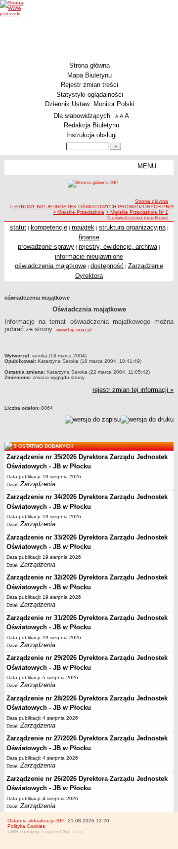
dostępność (107, 266)
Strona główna (89, 65)
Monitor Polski (113, 104)
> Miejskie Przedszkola (78, 212)
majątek (83, 227)
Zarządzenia (37, 484)
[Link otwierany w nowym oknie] (18, 8)
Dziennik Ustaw (67, 104)
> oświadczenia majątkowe (137, 217)
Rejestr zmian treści (89, 84)
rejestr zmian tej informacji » (133, 389)
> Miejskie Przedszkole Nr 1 (137, 212)
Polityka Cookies (26, 826)
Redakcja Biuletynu (91, 125)
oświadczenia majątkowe (50, 266)
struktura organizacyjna (132, 227)
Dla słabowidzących (81, 115)
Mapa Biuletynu (89, 75)
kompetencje (49, 227)
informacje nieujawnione (89, 256)
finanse (89, 237)
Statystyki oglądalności (89, 94)
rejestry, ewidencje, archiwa (118, 246)
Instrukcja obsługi (91, 135)
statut (18, 227)
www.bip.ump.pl (73, 329)
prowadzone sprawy (46, 246)
